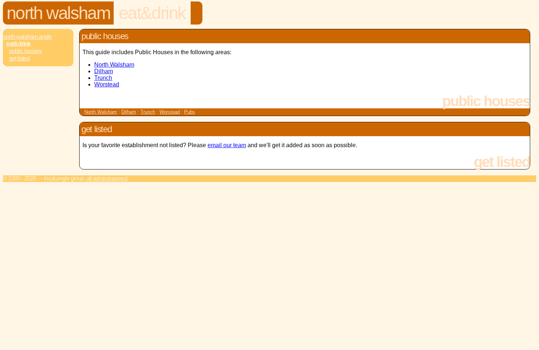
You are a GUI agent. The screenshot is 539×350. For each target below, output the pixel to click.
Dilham (103, 71)
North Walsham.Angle (27, 37)
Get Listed (19, 58)
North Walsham (58, 13)
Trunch (103, 78)
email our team (227, 145)
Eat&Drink (152, 13)
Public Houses (25, 51)
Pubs (189, 112)
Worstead (106, 84)
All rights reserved (107, 178)
